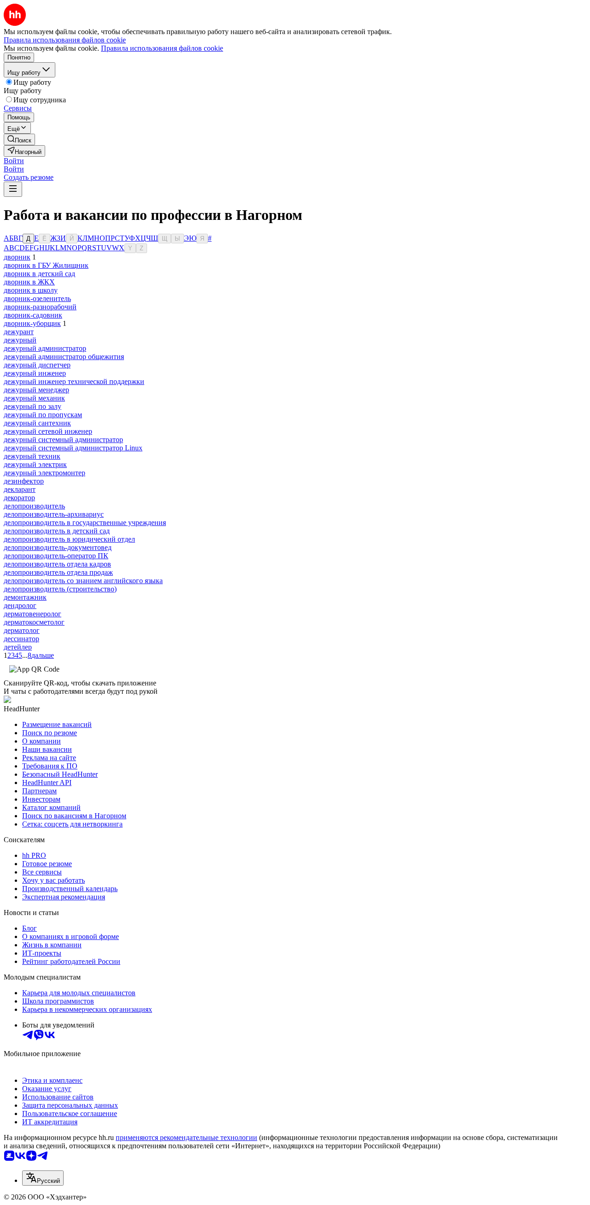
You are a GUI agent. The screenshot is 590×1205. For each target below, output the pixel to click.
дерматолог (22, 630)
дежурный (20, 340)
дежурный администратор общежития (64, 356)
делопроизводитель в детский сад (57, 531)
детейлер (18, 647)
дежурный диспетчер (37, 365)
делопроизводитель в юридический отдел (69, 539)
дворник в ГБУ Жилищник (46, 265)
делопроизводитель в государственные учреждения (85, 522)
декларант (19, 489)
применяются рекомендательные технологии (186, 1137)
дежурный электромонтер (44, 473)
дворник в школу (31, 290)
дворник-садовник (33, 315)
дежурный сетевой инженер (48, 431)
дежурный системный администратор (63, 439)
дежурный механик (34, 398)
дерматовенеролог (32, 614)
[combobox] (43, 1178)
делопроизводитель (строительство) (60, 589)
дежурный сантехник (37, 423)
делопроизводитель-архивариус (54, 514)
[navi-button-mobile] (13, 189)
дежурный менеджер (36, 390)
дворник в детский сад (39, 274)
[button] (14, 161)
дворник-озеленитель (37, 298)
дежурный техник (32, 456)
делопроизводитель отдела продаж (58, 572)
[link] (19, 139)
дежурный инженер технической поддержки (74, 381)
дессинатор (21, 639)
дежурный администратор (45, 348)
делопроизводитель (34, 506)
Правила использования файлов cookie (162, 48)
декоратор (19, 498)
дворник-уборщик (32, 323)
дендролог (20, 605)
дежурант (19, 332)
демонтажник (25, 597)
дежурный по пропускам (43, 415)
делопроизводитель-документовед (58, 547)
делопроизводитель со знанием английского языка (83, 581)
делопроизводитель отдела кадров (57, 564)
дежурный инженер (35, 373)
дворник (17, 257)
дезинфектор (24, 481)
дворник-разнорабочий (40, 307)
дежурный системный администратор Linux (73, 448)
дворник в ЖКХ (29, 282)
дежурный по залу (32, 406)
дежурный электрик (35, 464)
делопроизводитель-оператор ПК (56, 556)
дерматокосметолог (34, 622)
